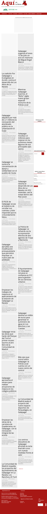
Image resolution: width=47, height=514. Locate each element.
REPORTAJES (39, 13)
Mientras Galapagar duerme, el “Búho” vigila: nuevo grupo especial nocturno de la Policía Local (24, 97)
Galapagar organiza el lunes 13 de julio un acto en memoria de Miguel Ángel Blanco (25, 56)
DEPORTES (20, 13)
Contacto (22, 493)
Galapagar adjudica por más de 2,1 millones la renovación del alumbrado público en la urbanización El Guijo (9, 123)
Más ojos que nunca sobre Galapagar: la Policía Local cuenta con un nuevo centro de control (25, 363)
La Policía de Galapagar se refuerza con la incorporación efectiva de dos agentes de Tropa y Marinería (25, 233)
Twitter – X (22, 502)
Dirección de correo (37, 182)
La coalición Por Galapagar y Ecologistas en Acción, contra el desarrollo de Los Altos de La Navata (9, 80)
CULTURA (25, 13)
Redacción (22, 494)
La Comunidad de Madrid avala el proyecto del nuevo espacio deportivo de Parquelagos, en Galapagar (25, 405)
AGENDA (3, 16)
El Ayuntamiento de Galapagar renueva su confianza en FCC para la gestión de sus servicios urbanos (25, 275)
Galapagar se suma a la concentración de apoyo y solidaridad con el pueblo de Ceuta (9, 167)
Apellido (35, 178)
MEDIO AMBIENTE (32, 13)
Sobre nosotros (4, 500)
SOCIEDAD (15, 13)
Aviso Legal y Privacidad (6, 501)
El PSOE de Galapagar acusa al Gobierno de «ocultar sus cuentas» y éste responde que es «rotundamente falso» (9, 209)
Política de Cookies (5, 502)
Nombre (35, 174)
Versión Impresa (10, 16)
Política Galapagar (5, 90)
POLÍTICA (10, 13)
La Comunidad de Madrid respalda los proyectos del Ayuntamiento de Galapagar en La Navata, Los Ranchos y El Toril (9, 470)
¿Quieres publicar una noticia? (26, 496)
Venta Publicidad (23, 495)
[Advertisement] (23, 25)
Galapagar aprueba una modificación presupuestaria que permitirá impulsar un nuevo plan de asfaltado (8, 252)
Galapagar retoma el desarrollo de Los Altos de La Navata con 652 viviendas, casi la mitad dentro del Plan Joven (25, 189)
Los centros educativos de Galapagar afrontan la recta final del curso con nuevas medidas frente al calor (25, 447)
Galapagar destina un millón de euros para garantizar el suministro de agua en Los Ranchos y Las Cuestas (25, 321)
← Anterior (20, 468)
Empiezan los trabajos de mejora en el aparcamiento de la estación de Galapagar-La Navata (9, 296)
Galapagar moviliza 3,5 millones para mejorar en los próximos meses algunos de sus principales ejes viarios (25, 141)
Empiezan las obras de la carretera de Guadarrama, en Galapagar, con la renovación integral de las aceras (9, 427)
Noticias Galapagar (12, 88)
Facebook (22, 501)
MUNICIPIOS (4, 13)
